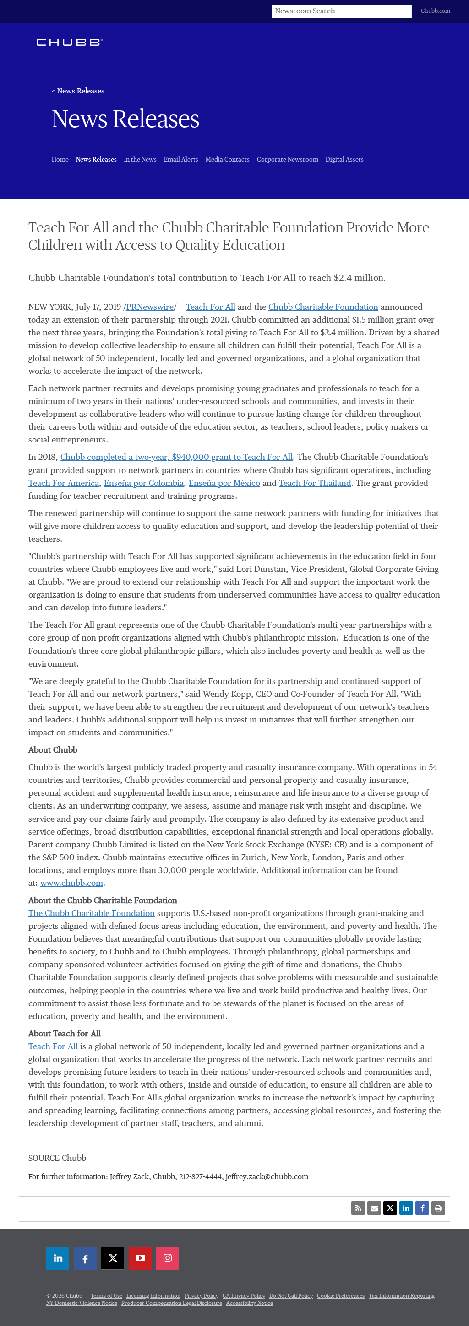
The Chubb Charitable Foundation (91, 914)
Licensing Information (153, 1296)
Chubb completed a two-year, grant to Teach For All (176, 457)
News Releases (96, 159)
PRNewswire (150, 307)
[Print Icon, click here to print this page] (438, 1208)
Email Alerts (181, 159)
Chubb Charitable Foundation (323, 307)
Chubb (70, 42)
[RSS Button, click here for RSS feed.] (358, 1208)
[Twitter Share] (390, 1208)
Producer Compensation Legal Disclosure (171, 1303)
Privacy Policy (201, 1296)
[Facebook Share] (422, 1208)
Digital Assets (345, 159)
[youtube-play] (140, 1258)
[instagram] (167, 1258)
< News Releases (78, 91)
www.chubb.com (71, 883)
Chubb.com (435, 11)
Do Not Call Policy (291, 1296)
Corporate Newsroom (287, 159)
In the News (140, 159)
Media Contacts (228, 159)
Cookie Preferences (341, 1296)
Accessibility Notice (249, 1303)
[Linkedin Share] (406, 1208)
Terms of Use (106, 1296)
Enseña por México (224, 484)
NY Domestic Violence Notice (81, 1303)
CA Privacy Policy (244, 1296)
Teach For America (63, 484)
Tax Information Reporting (402, 1296)
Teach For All (210, 307)
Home (60, 159)
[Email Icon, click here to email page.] (374, 1208)
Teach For (315, 484)
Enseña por (144, 484)
